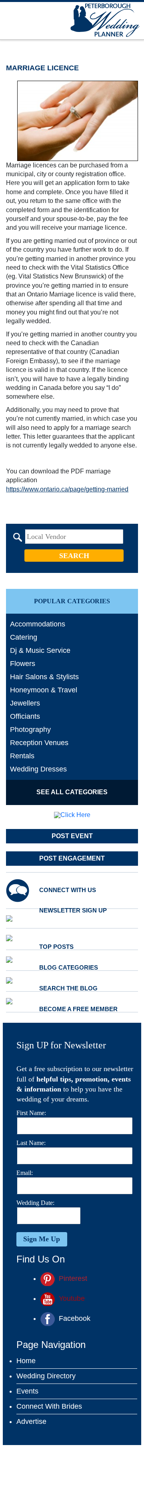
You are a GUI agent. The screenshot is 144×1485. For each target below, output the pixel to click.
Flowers (22, 664)
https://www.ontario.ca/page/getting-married (67, 489)
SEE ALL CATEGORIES (72, 792)
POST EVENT (72, 836)
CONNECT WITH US (67, 890)
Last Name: (31, 1142)
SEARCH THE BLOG (68, 988)
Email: (24, 1172)
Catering (23, 637)
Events (27, 1391)
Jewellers (25, 703)
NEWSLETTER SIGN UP (73, 910)
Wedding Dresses (38, 769)
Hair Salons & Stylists (44, 677)
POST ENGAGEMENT (72, 858)
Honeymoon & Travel (43, 690)
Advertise (31, 1421)
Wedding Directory (46, 1376)
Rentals (22, 756)
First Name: (31, 1112)
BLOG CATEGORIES (68, 967)
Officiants (25, 716)
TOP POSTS (56, 947)
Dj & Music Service (40, 650)
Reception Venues (39, 743)
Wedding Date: (35, 1202)
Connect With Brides (49, 1406)
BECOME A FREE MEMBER (78, 1009)
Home (26, 1361)
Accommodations (37, 624)
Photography (30, 730)
